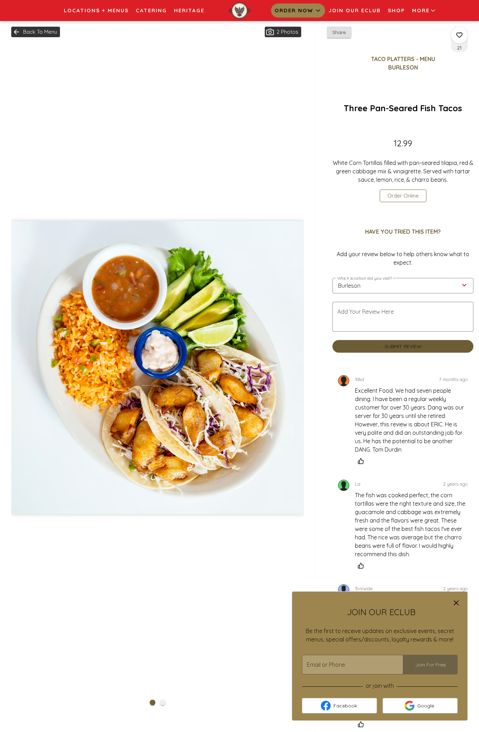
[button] (424, 11)
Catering (151, 10)
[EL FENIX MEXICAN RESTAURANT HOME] (239, 10)
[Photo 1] (152, 702)
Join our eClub (355, 10)
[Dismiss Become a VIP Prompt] (456, 602)
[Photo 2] (163, 702)
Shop (396, 10)
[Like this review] (362, 461)
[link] (403, 195)
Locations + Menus (96, 10)
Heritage (189, 10)
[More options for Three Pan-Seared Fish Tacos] (459, 35)
